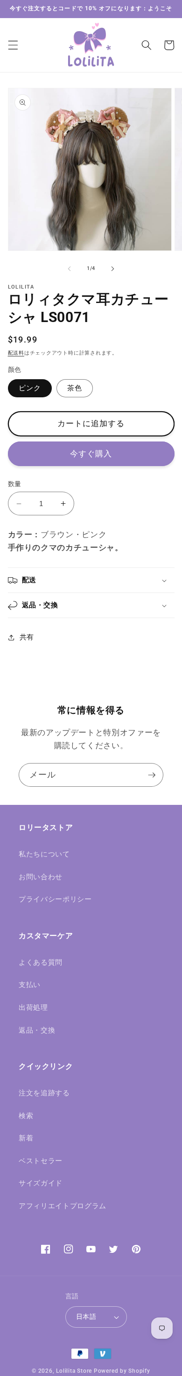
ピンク (30, 388)
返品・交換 (37, 1030)
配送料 (16, 353)
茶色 (74, 388)
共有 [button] (27, 637)
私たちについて (44, 854)
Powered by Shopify (122, 1371)
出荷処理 (33, 1007)
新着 (26, 1138)
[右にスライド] (112, 268)
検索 (26, 1116)
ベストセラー (41, 1161)
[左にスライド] (69, 268)
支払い (30, 985)
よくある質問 (41, 962)
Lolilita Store (74, 1371)
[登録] (151, 775)
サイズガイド (41, 1183)
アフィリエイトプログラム (62, 1206)
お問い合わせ (41, 877)
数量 (14, 483)
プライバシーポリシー (55, 899)
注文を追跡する (44, 1093)
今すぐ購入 (91, 453)
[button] (12, 45)
